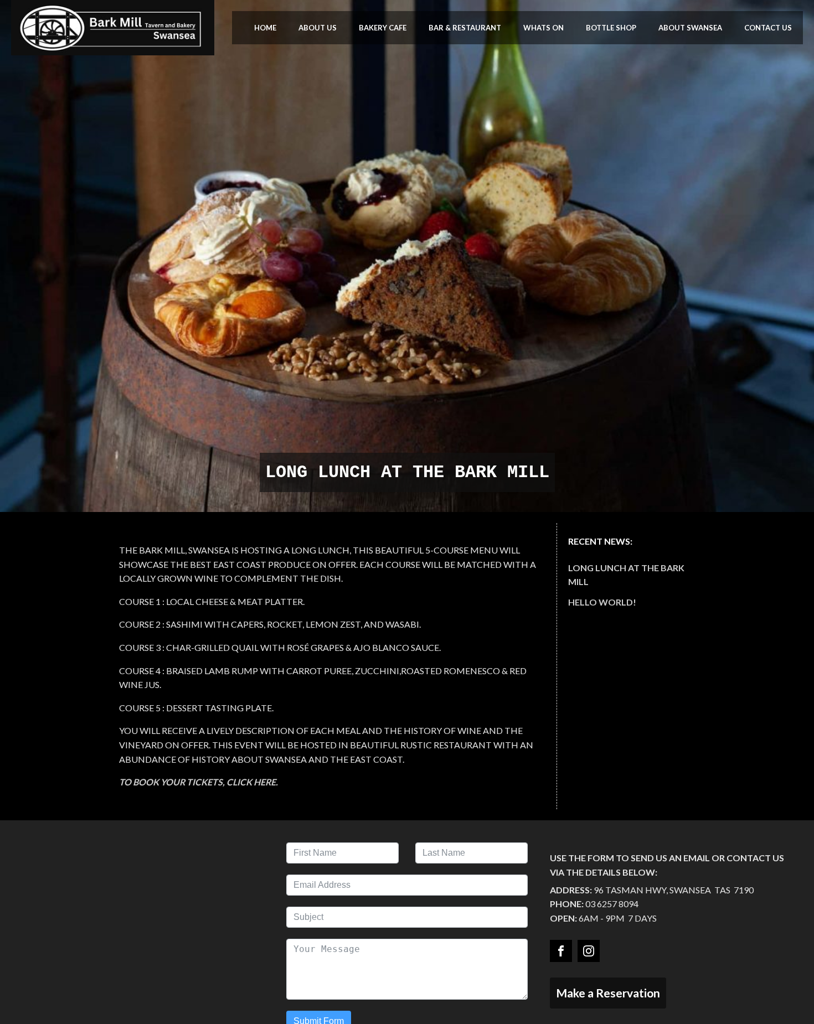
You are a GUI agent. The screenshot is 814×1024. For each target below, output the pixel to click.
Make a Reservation (608, 993)
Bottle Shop (611, 27)
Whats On (543, 27)
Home (265, 27)
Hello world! (602, 602)
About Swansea (690, 27)
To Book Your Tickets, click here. (198, 782)
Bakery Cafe (382, 27)
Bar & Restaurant (465, 27)
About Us (317, 27)
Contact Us (768, 27)
